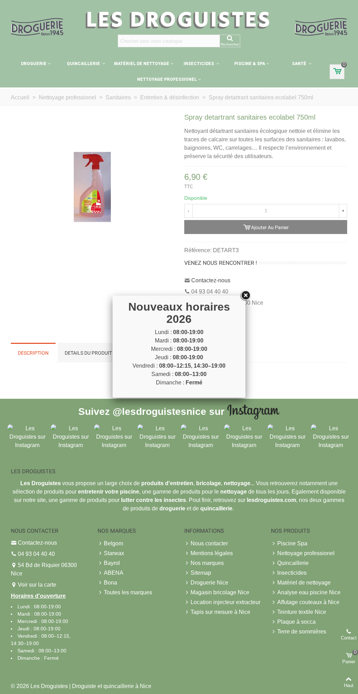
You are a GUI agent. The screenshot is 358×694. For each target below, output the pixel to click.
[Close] (245, 295)
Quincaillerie (84, 63)
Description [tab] (33, 353)
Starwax (114, 553)
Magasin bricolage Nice (220, 592)
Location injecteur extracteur (225, 602)
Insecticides (199, 63)
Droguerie (33, 63)
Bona (110, 583)
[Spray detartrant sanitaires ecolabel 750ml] (92, 187)
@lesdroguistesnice (159, 411)
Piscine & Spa (249, 63)
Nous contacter (209, 543)
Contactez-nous (210, 280)
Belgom (113, 543)
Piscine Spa (292, 543)
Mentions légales (212, 553)
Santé (299, 63)
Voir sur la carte (37, 585)
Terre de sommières (301, 632)
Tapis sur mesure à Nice (220, 612)
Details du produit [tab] (88, 353)
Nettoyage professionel (167, 79)
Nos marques (207, 563)
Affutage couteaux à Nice (308, 602)
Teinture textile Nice (301, 612)
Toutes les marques (128, 592)
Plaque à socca (296, 622)
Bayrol (112, 563)
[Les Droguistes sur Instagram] (27, 436)
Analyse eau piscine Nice (309, 592)
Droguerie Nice (209, 583)
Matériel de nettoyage (141, 63)
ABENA (113, 573)
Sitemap (201, 573)
